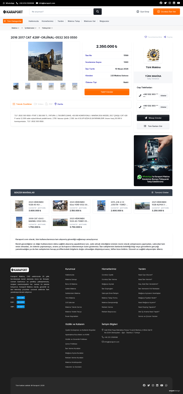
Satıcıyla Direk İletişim (110, 293)
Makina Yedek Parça (73, 312)
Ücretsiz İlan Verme (109, 279)
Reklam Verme (107, 307)
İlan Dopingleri (107, 289)
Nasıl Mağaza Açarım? (147, 302)
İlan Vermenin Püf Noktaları (148, 289)
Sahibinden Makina (72, 293)
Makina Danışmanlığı (110, 302)
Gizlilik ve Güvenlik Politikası (76, 339)
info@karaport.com (111, 342)
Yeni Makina (70, 298)
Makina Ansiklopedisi (73, 362)
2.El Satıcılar (70, 302)
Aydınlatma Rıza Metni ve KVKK (77, 335)
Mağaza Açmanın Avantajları (149, 293)
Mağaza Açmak (108, 284)
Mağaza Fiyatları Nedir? (147, 298)
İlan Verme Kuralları (72, 348)
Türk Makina (153, 67)
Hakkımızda (69, 275)
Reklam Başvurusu (109, 312)
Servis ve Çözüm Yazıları (147, 316)
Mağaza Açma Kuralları (74, 353)
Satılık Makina (70, 289)
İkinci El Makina (71, 284)
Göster (163, 96)
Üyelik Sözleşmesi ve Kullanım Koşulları (80, 330)
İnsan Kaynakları (71, 316)
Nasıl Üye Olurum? (145, 275)
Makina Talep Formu (110, 298)
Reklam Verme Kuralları (74, 358)
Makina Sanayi (71, 279)
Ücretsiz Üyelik (107, 275)
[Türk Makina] (153, 55)
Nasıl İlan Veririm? (145, 279)
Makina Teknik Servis (73, 307)
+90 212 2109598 (111, 337)
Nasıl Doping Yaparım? (147, 307)
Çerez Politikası (71, 344)
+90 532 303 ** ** (150, 95)
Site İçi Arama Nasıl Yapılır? (148, 312)
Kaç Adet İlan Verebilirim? (148, 284)
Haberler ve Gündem (73, 367)
